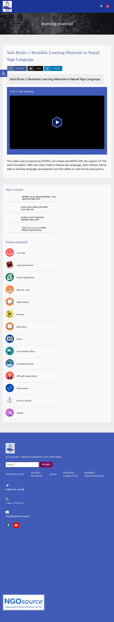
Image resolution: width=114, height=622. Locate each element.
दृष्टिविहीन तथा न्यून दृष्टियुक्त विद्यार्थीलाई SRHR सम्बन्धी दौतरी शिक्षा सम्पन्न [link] (39, 198)
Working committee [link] (70, 474)
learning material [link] (57, 23)
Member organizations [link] (94, 474)
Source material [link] (37, 474)
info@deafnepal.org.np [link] (17, 516)
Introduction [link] (15, 474)
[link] (3, 73)
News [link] (53, 474)
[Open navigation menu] (101, 6)
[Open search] (108, 6)
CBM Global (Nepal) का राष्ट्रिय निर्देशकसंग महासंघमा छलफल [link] (34, 229)
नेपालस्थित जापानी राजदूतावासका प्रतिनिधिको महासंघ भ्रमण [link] (32, 218)
